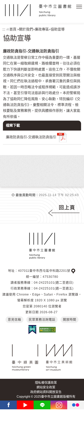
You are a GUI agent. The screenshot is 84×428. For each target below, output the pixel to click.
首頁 (12, 29)
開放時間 (69, 319)
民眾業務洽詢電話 (42, 319)
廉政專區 (42, 29)
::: (3, 29)
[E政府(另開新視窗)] (32, 329)
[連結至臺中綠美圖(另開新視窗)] (25, 357)
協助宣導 (58, 29)
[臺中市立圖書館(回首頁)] (38, 10)
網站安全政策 (46, 387)
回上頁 (67, 207)
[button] (79, 7)
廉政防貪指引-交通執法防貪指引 (31, 137)
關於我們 (26, 29)
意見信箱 (14, 319)
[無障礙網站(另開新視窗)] (47, 329)
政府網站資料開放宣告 (46, 392)
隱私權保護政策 (46, 382)
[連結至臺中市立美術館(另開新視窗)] (59, 357)
